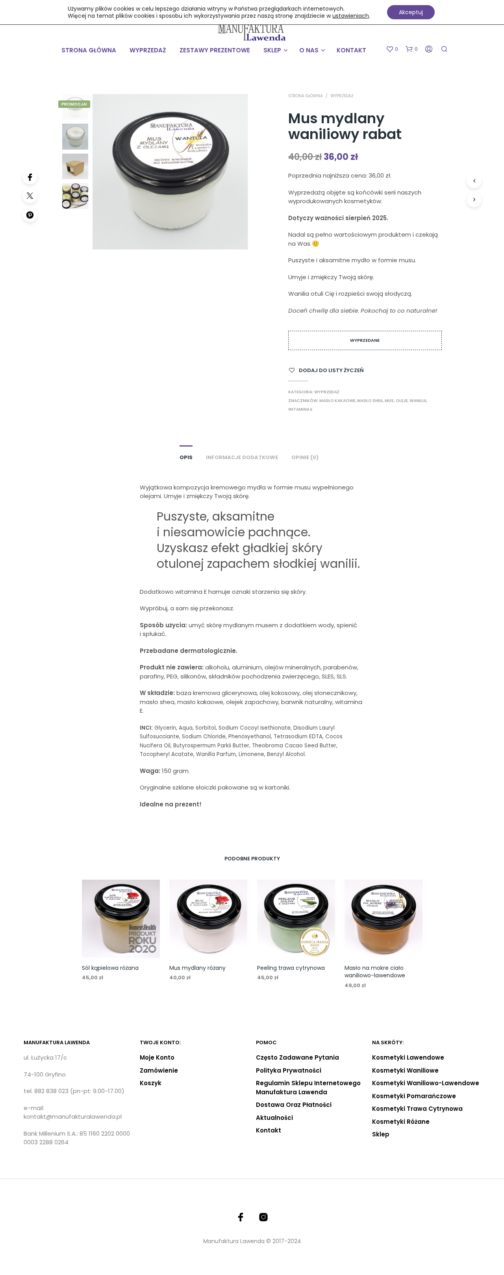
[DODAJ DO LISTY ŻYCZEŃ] (120, 942)
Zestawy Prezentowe (215, 50)
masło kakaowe (337, 401)
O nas (309, 50)
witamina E (300, 409)
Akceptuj (411, 12)
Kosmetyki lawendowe (408, 1057)
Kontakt (351, 50)
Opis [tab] (186, 457)
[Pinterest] (29, 214)
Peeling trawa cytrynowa (291, 967)
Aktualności (274, 1118)
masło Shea (370, 401)
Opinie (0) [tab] (305, 457)
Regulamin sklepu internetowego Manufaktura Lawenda (308, 1087)
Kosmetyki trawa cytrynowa (417, 1109)
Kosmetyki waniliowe (405, 1070)
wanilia (418, 401)
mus (389, 401)
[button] (392, 49)
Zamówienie (159, 1070)
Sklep (272, 50)
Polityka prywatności (288, 1070)
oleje (402, 401)
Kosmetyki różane (401, 1121)
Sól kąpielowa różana (110, 967)
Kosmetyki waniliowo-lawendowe (425, 1083)
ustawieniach (350, 15)
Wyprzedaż (148, 50)
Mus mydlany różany (197, 967)
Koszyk (150, 1083)
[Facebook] (29, 176)
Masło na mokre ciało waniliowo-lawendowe (375, 971)
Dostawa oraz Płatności (294, 1105)
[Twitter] (29, 195)
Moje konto (157, 1057)
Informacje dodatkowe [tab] (242, 457)
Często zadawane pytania (297, 1057)
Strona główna (88, 50)
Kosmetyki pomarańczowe (414, 1096)
